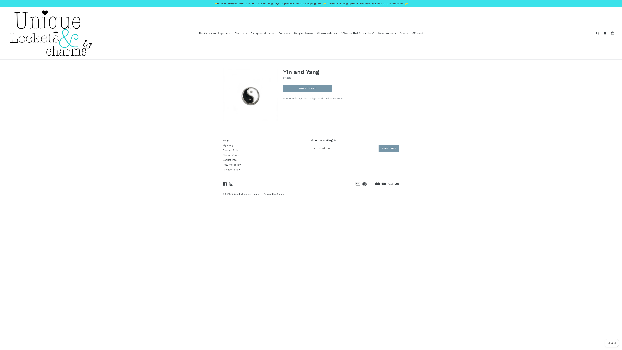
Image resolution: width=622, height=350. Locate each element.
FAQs (226, 140)
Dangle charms (303, 33)
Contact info (230, 150)
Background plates (262, 33)
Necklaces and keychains (214, 33)
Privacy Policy (231, 169)
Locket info (230, 159)
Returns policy (232, 164)
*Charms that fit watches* (357, 33)
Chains (404, 33)
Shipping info (231, 155)
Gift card (417, 33)
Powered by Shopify (274, 194)
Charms (241, 33)
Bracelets (284, 33)
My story (228, 145)
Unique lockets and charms (245, 194)
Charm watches (327, 33)
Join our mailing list (324, 140)
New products (387, 33)
